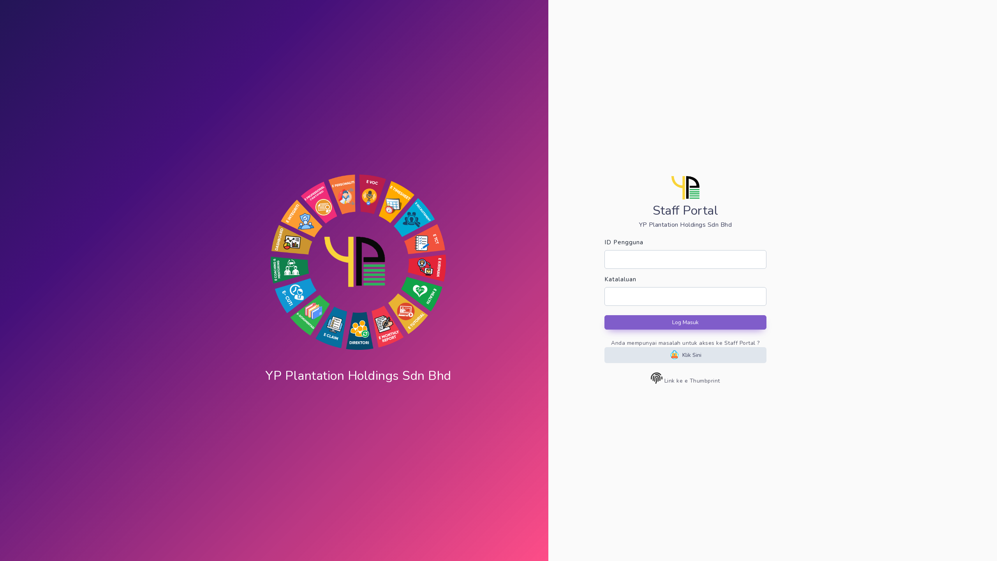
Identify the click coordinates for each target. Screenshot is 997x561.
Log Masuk (685, 322)
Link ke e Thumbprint (691, 381)
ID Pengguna (623, 242)
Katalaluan (620, 279)
